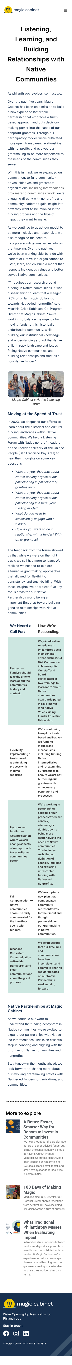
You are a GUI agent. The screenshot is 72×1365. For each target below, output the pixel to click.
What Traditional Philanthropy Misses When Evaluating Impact (42, 1230)
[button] (65, 10)
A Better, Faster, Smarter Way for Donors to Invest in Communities (40, 1129)
